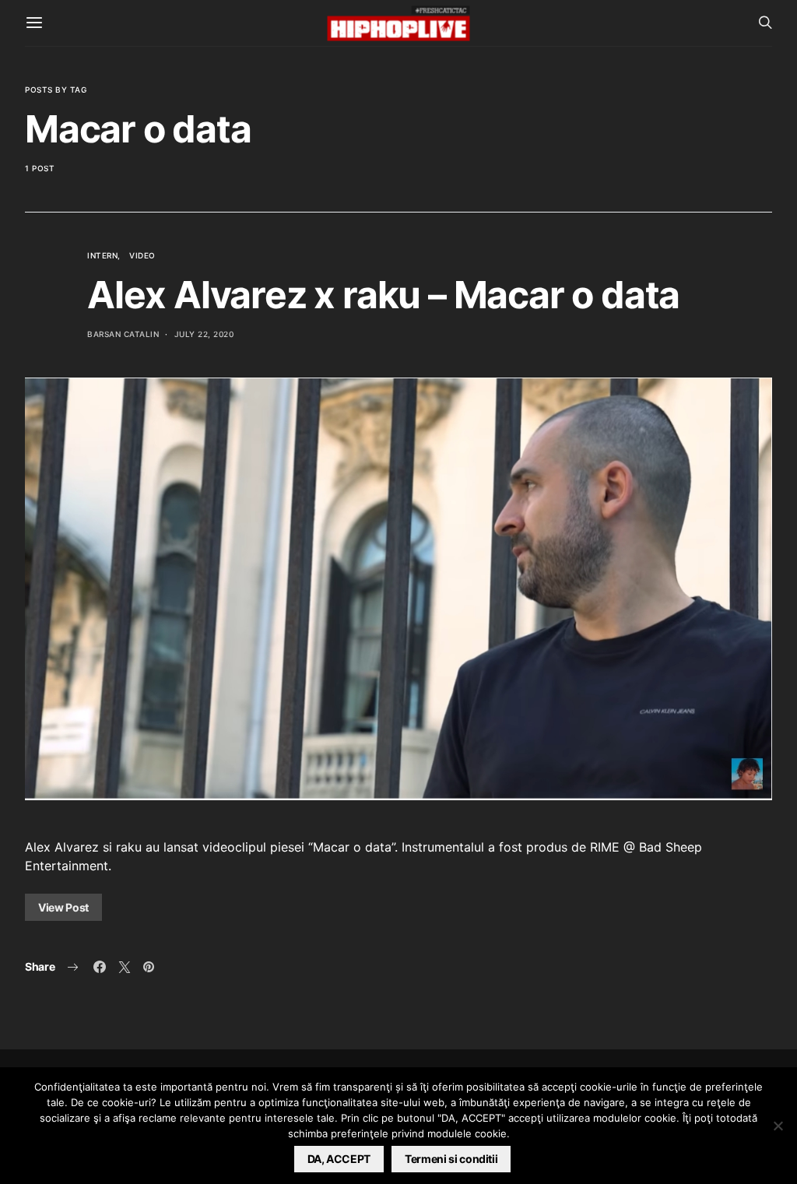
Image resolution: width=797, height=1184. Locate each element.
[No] (777, 1125)
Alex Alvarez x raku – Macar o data (383, 295)
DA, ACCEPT (339, 1158)
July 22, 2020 (204, 334)
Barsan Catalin (123, 334)
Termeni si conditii (451, 1158)
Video (142, 255)
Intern (102, 255)
